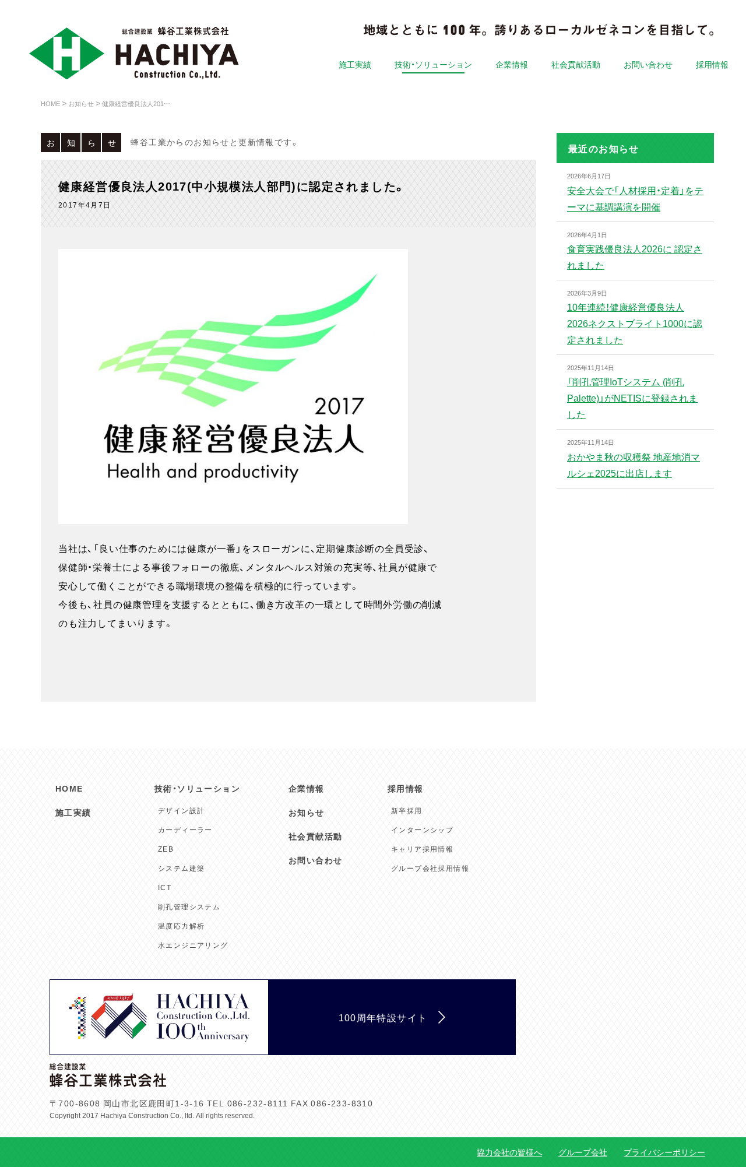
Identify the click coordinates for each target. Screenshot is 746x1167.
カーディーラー (185, 829)
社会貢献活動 (575, 64)
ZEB (166, 848)
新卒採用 (407, 810)
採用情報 (712, 64)
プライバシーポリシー (664, 1152)
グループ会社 (582, 1152)
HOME (69, 788)
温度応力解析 (181, 925)
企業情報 (511, 64)
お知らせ (306, 812)
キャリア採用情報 (422, 848)
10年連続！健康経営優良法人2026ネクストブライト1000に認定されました (634, 323)
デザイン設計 (181, 810)
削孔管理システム (189, 906)
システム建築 (181, 868)
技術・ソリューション (433, 64)
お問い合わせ (648, 64)
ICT (164, 887)
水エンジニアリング (193, 945)
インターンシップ (422, 829)
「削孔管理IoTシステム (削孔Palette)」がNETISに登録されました (632, 397)
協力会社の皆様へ (509, 1152)
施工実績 (355, 64)
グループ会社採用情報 (430, 868)
